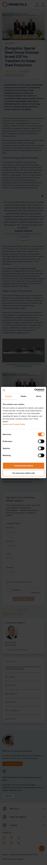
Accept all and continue (23, 466)
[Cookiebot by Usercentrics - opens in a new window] (34, 390)
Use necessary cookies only (23, 473)
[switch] (41, 441)
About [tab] (38, 396)
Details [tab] (23, 396)
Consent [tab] (8, 396)
